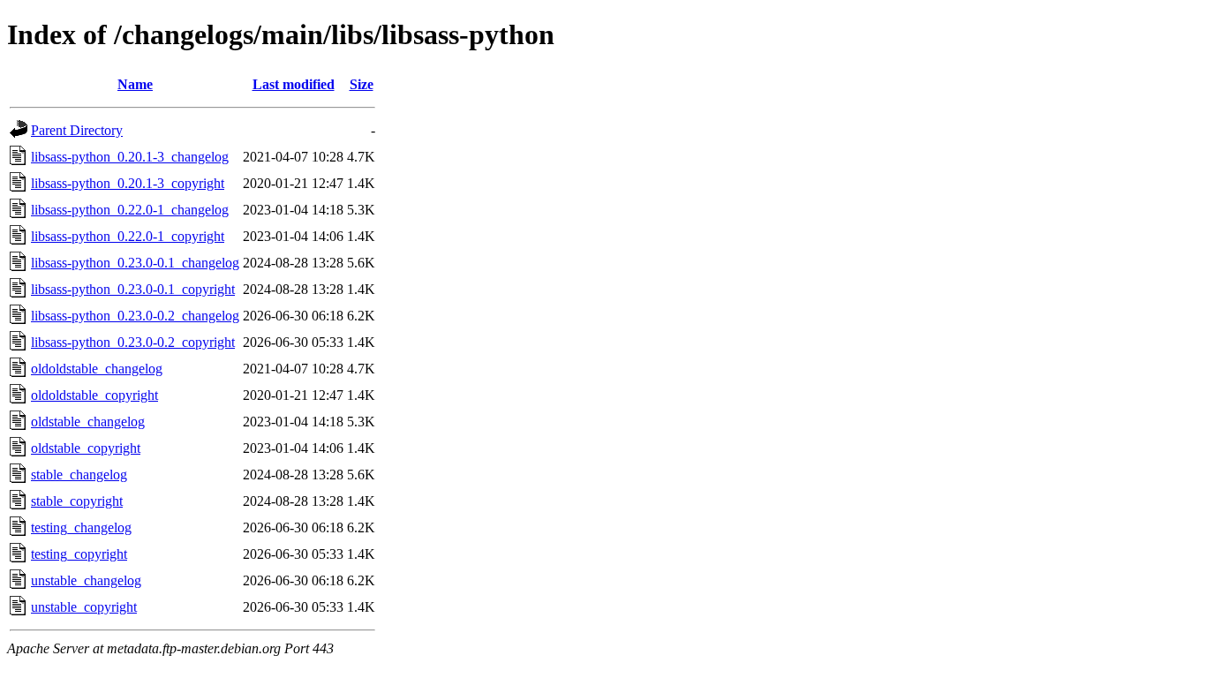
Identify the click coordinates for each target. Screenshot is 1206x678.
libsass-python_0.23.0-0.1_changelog (135, 262)
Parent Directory (77, 130)
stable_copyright (77, 500)
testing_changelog (81, 527)
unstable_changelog (86, 580)
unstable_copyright (84, 606)
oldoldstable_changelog (96, 368)
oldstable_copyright (85, 448)
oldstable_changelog (88, 421)
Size (361, 84)
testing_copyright (79, 553)
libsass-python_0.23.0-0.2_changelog (135, 315)
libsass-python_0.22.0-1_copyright (127, 236)
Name (135, 84)
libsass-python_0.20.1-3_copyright (127, 183)
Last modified (294, 84)
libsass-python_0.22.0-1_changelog (130, 209)
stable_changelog (79, 474)
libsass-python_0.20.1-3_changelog (130, 156)
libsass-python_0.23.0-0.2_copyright (133, 342)
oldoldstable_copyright (94, 395)
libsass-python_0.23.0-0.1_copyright (133, 289)
